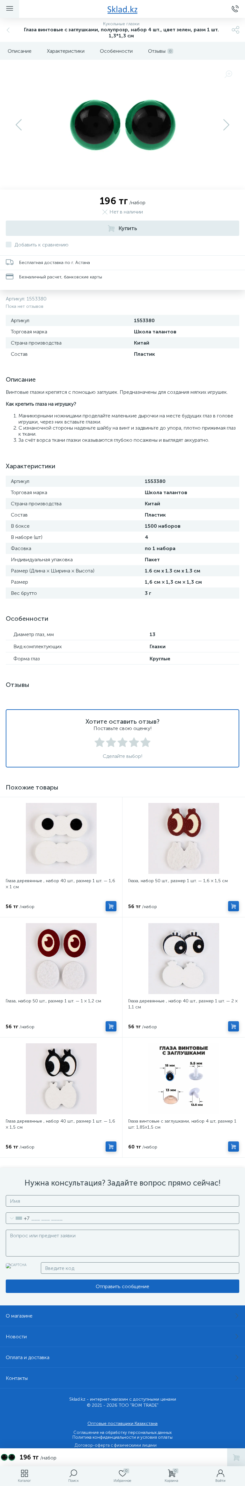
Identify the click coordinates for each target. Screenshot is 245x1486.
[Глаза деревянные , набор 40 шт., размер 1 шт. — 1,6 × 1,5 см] (61, 1078)
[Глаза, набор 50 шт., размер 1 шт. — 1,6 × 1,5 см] (183, 838)
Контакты (17, 1378)
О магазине (19, 1316)
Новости (16, 1337)
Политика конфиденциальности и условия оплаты (122, 1437)
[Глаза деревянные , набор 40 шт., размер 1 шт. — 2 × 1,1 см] (183, 958)
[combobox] (17, 1218)
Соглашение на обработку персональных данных (122, 1432)
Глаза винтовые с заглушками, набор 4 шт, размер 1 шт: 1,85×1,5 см (182, 1124)
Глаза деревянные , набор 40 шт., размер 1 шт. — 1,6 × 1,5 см (60, 1124)
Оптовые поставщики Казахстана (122, 1423)
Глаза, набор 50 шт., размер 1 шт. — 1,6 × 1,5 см (178, 880)
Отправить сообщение (122, 1286)
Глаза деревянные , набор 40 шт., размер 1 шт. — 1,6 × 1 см (60, 884)
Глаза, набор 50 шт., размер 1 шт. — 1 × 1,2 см (53, 1001)
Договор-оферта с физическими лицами (116, 1445)
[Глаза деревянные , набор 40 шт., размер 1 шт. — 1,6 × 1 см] (61, 838)
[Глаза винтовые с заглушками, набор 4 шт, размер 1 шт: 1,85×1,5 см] (183, 1078)
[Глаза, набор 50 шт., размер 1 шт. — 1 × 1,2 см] (61, 958)
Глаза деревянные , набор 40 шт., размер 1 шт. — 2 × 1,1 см (183, 1004)
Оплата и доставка (27, 1357)
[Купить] (111, 906)
